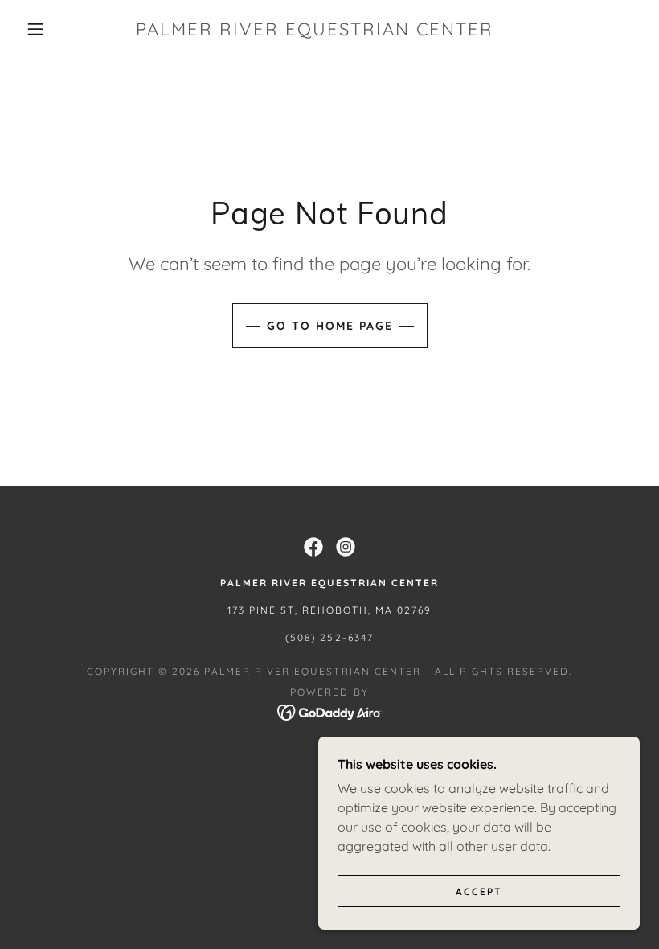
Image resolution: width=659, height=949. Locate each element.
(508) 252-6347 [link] (329, 637)
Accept (479, 891)
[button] (35, 29)
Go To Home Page (330, 325)
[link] (314, 31)
